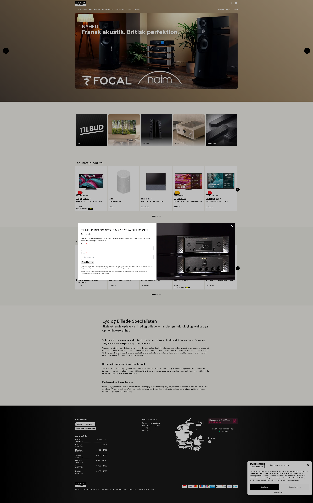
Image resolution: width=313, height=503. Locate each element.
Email (83, 253)
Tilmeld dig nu (87, 262)
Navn (83, 244)
